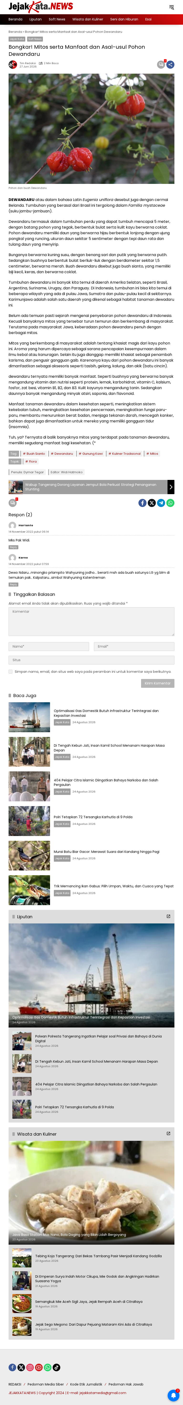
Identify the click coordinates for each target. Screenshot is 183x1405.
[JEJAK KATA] (42, 7)
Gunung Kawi (92, 453)
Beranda (15, 31)
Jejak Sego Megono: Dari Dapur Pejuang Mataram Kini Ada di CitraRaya (93, 1324)
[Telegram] (161, 503)
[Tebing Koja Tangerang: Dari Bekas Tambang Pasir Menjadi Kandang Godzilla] (21, 1257)
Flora (33, 461)
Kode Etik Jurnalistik (86, 1384)
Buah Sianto (36, 453)
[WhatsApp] (170, 503)
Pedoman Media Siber (46, 1384)
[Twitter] (152, 503)
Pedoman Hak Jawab (126, 1384)
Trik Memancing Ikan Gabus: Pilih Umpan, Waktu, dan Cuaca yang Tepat (114, 886)
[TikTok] (56, 1367)
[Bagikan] (170, 65)
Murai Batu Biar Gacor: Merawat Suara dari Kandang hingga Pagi (106, 851)
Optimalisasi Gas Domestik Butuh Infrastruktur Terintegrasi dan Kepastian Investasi (106, 713)
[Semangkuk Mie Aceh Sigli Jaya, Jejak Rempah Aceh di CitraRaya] (21, 1303)
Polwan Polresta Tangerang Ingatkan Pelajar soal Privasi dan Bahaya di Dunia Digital (98, 1038)
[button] (171, 7)
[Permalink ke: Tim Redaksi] (14, 64)
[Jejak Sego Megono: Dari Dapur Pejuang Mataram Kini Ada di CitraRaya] (21, 1326)
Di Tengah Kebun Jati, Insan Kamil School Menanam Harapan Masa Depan (109, 748)
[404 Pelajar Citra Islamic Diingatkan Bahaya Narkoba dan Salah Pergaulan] (29, 786)
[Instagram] (30, 1367)
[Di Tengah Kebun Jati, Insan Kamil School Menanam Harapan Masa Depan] (29, 752)
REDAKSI (15, 1384)
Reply (13, 547)
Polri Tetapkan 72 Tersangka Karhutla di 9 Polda (93, 817)
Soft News (35, 39)
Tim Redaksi (28, 63)
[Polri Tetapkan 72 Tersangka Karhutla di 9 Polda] (29, 821)
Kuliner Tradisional (126, 453)
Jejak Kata (17, 39)
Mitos (154, 453)
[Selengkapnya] (168, 916)
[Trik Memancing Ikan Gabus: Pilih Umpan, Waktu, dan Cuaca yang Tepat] (29, 890)
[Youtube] (39, 1367)
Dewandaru (64, 453)
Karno (23, 557)
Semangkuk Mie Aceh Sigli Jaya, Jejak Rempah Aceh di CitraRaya (88, 1302)
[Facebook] (142, 503)
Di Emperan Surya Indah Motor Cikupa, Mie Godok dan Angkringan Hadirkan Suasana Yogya (97, 1279)
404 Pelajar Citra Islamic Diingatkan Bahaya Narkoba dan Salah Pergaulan (106, 782)
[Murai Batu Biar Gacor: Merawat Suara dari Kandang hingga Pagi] (29, 856)
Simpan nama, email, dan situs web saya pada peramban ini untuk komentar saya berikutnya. (93, 671)
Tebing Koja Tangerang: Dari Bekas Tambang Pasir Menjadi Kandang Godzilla (98, 1256)
